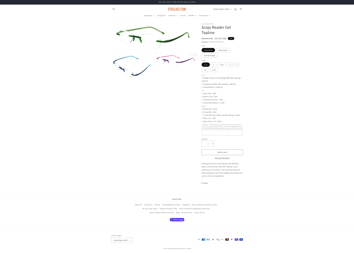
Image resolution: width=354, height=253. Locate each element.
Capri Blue (208, 50)
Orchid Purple (209, 55)
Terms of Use (199, 212)
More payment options (222, 158)
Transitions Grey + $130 (213, 99)
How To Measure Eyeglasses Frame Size (194, 208)
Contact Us (148, 205)
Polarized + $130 (210, 109)
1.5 (205, 70)
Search (157, 205)
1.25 (214, 70)
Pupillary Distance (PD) (168, 208)
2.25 (222, 64)
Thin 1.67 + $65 (209, 118)
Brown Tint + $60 (210, 96)
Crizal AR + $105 (210, 112)
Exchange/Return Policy (171, 205)
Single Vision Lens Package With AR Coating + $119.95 (221, 79)
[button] (113, 9)
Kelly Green (223, 50)
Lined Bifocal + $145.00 (213, 87)
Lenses (203, 75)
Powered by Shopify (185, 248)
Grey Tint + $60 (209, 93)
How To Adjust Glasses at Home (162, 212)
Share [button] (205, 183)
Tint (203, 90)
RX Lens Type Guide (150, 208)
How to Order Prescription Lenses (204, 205)
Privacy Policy (187, 212)
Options (204, 106)
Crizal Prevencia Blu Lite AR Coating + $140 (221, 115)
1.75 (205, 64)
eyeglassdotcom (173, 248)
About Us (138, 205)
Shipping (205, 42)
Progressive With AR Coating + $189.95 (219, 84)
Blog (178, 212)
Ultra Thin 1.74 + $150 (212, 121)
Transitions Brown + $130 (214, 102)
